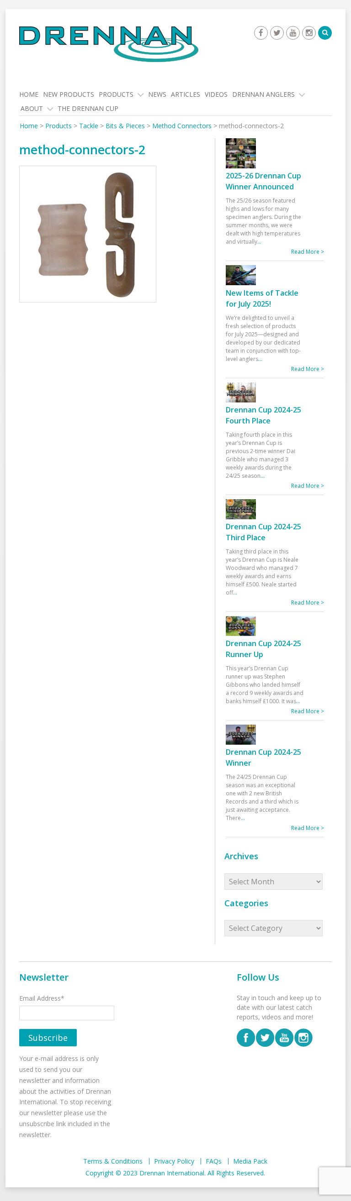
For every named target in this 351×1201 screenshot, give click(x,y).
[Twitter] (277, 33)
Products (116, 94)
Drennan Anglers (263, 94)
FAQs (214, 1161)
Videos (216, 94)
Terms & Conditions (113, 1161)
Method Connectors (182, 125)
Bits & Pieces (125, 125)
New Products (68, 94)
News (157, 94)
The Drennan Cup (88, 108)
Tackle (88, 125)
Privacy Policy (174, 1161)
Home (28, 94)
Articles (185, 94)
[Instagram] (309, 33)
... (259, 241)
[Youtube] (293, 33)
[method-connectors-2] (87, 235)
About (32, 108)
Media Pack (250, 1161)
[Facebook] (261, 33)
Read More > (307, 252)
